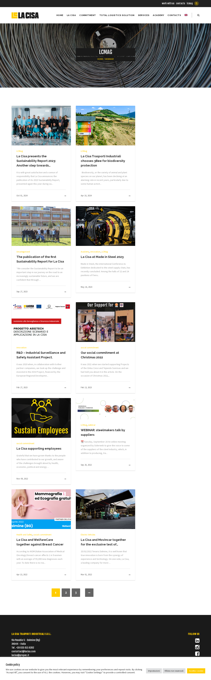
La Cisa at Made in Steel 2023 (102, 257)
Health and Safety (24, 534)
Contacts (180, 3)
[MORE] (61, 196)
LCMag (190, 3)
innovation (95, 251)
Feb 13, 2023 (86, 387)
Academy (85, 251)
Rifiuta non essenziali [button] (174, 670)
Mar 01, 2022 (86, 574)
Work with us (168, 3)
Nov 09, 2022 (22, 478)
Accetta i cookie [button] (196, 670)
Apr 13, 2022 (21, 574)
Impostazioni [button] (154, 670)
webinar (91, 425)
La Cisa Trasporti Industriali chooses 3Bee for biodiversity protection (103, 160)
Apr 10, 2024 (86, 195)
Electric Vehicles (88, 534)
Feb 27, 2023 (22, 387)
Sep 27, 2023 (22, 291)
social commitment (90, 347)
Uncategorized (23, 251)
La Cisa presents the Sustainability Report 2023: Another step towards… (36, 160)
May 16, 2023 (86, 287)
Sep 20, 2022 (86, 464)
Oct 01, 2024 (22, 195)
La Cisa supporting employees (38, 448)
